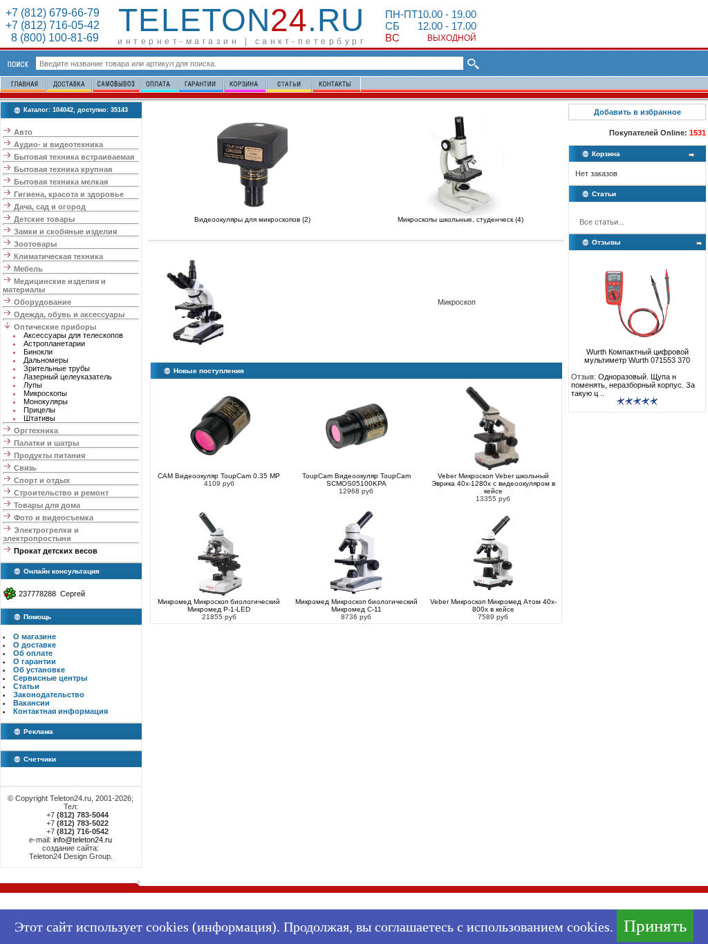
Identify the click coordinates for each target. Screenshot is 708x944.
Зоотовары (35, 244)
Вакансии (31, 703)
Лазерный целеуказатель (68, 376)
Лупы (33, 385)
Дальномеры (46, 360)
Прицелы (39, 410)
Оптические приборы (55, 327)
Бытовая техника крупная (63, 169)
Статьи (26, 686)
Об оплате (33, 653)
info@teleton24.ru (82, 840)
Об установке (39, 669)
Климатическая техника (58, 256)
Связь (25, 468)
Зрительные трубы (57, 368)
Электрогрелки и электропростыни (41, 534)
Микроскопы (45, 393)
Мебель (28, 269)
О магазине (34, 636)
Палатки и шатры (46, 443)
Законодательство (48, 694)
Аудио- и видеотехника (58, 144)
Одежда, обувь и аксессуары (69, 314)
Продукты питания (49, 455)
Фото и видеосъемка (53, 517)
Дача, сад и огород (50, 206)
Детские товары (44, 219)
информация (234, 926)
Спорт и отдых (42, 480)
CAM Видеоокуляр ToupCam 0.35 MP (219, 476)
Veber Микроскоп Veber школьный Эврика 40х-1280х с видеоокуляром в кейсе (493, 483)
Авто (23, 132)
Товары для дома (47, 505)
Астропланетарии (54, 343)
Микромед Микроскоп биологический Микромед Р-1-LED (219, 605)
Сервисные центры (50, 678)
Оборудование (42, 302)
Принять (655, 925)
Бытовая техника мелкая (61, 182)
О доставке (34, 645)
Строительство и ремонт (61, 493)
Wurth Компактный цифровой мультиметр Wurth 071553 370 (637, 356)
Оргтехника (36, 430)
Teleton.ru (241, 20)
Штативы (39, 418)
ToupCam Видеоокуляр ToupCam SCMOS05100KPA (356, 479)
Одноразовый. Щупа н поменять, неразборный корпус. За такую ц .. (633, 384)
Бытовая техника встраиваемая (74, 157)
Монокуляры (46, 401)
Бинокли (38, 352)
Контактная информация (60, 711)
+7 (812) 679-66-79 (53, 13)
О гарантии (34, 661)
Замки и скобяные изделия (65, 231)
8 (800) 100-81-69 (52, 38)
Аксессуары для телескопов (73, 335)
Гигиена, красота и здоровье (69, 194)
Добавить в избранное (637, 112)
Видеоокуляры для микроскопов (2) (252, 219)
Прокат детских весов (55, 551)
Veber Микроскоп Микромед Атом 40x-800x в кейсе (493, 605)
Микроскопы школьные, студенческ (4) (460, 219)
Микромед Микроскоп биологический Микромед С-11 (356, 605)
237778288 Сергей (52, 593)
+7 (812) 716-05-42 (53, 25)
